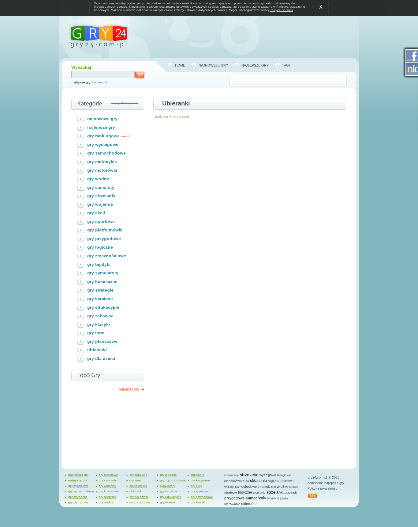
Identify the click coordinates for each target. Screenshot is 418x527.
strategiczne (267, 486)
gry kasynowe (200, 480)
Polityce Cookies (281, 10)
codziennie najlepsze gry (326, 483)
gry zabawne (100, 315)
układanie (249, 504)
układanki (258, 480)
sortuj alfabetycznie (124, 103)
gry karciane (100, 298)
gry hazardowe (139, 502)
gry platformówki (104, 229)
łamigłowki (284, 475)
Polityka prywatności (323, 488)
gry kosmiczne (102, 281)
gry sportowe (101, 221)
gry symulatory (102, 272)
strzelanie (249, 474)
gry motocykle (102, 161)
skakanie (259, 492)
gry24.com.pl (317, 477)
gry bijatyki (98, 264)
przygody (291, 492)
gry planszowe (102, 341)
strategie (230, 492)
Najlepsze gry (129, 389)
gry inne (95, 332)
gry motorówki (102, 170)
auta (246, 481)
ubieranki (97, 349)
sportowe (286, 481)
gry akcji (96, 212)
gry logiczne (100, 247)
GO (140, 74)
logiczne (245, 492)
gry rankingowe (103, 135)
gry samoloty (100, 187)
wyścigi (229, 486)
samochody (256, 498)
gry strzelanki (101, 195)
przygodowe (234, 498)
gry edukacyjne (103, 307)
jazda (284, 498)
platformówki (138, 485)
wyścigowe (267, 475)
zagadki (273, 481)
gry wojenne (100, 204)
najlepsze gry (81, 82)
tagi (286, 65)
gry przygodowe (104, 238)
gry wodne (98, 178)
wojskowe (291, 486)
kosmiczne (231, 475)
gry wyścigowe (102, 144)
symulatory (167, 485)
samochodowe (246, 486)
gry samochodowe (106, 153)
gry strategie (100, 290)
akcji (280, 486)
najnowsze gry (213, 65)
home (180, 65)
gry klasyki (98, 324)
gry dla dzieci (101, 358)
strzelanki (197, 474)
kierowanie (232, 504)
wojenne (273, 498)
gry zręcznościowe (106, 255)
